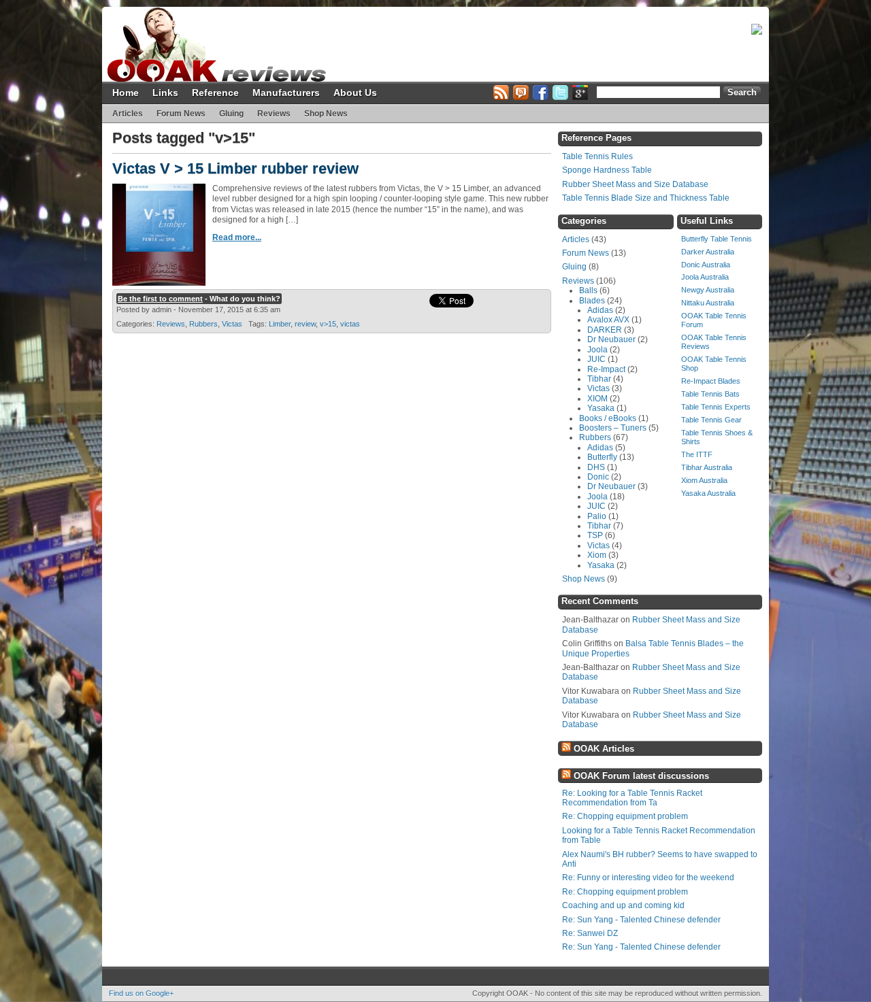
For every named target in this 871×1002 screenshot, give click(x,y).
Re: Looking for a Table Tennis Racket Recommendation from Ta (632, 797)
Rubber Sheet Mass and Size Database (635, 184)
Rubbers (203, 324)
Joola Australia (705, 277)
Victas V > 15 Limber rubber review (235, 168)
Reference (215, 92)
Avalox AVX (608, 319)
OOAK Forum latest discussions (641, 776)
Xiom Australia (704, 480)
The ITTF (696, 454)
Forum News (181, 113)
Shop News (326, 113)
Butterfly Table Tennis (716, 239)
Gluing (231, 113)
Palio (596, 516)
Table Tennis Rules (597, 156)
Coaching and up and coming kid (623, 905)
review (305, 324)
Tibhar (599, 379)
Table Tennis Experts (716, 407)
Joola (597, 349)
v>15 (328, 324)
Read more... (236, 237)
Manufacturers (286, 92)
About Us (355, 92)
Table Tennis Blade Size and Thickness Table (645, 198)
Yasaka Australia (708, 493)
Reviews (274, 113)
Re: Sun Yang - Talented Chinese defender (641, 919)
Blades (592, 300)
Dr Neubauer (611, 339)
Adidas (600, 310)
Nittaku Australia (707, 303)
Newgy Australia (707, 290)
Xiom (596, 555)
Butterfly (602, 457)
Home (125, 92)
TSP (595, 535)
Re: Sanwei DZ (590, 933)
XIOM (597, 398)
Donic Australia (705, 265)
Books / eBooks (607, 418)
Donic (598, 477)
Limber (280, 324)
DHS (596, 467)
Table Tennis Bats (710, 394)
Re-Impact (606, 369)
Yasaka (600, 408)
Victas (232, 324)
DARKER (604, 330)
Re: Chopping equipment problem (625, 816)
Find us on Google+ (141, 993)
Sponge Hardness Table (607, 170)
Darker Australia (707, 252)
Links (165, 92)
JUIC (596, 359)
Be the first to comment (160, 299)
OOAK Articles (604, 749)
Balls (588, 290)
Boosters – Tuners (612, 428)
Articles (127, 113)
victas (350, 324)
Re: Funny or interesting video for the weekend (648, 877)
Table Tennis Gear (711, 420)
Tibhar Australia (706, 467)
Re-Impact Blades (710, 381)
